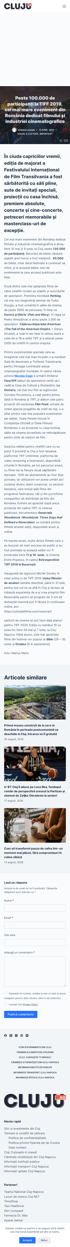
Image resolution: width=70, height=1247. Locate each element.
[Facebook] (5, 1035)
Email (8, 918)
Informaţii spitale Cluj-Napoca (35, 1077)
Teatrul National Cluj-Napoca (24, 1192)
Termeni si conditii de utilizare (35, 1052)
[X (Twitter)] (11, 1035)
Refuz (44, 1240)
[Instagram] (16, 1035)
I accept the (23, 1004)
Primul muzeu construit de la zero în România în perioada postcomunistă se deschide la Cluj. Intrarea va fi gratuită (31, 730)
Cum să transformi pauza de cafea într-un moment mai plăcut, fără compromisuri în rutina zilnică (33, 853)
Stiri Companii (13, 1211)
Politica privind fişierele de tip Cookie (34, 1143)
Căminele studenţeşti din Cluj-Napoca (35, 1062)
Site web (9, 935)
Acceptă (27, 1240)
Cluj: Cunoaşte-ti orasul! (35, 1057)
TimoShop (11, 1201)
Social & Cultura (27, 133)
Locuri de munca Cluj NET (21, 1196)
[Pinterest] (21, 1035)
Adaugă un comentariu (19, 952)
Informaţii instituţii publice (35, 1067)
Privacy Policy (30, 1004)
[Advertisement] (35, 49)
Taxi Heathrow (14, 1206)
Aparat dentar (13, 1220)
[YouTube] (27, 1035)
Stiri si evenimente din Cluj (35, 1047)
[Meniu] (64, 6)
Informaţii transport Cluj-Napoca (35, 1072)
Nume (9, 900)
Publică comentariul (21, 1014)
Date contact (17, 1147)
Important (46, 133)
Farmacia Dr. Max (16, 1215)
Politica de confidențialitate (27, 1138)
